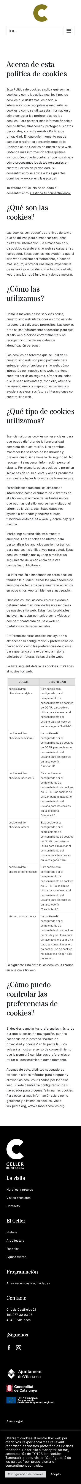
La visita (15, 1178)
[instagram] (18, 1347)
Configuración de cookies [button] (25, 1474)
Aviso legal (14, 1421)
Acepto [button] (56, 1474)
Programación (22, 1272)
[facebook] (9, 1347)
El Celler (15, 1221)
